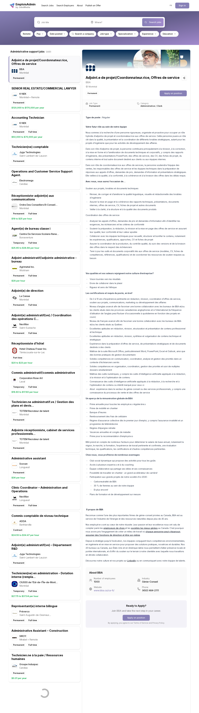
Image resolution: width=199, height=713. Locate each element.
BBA (88, 82)
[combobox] (115, 22)
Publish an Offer (93, 5)
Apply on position (173, 93)
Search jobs (155, 22)
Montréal (93, 86)
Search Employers (65, 5)
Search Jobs (47, 5)
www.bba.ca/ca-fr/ (104, 590)
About (80, 5)
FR (171, 5)
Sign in (182, 5)
